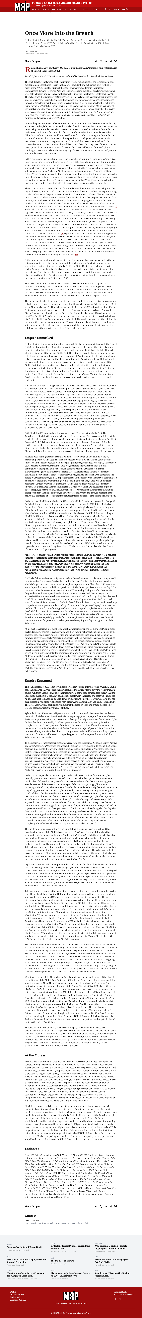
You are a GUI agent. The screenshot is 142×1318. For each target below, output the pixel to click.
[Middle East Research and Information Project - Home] (22, 6)
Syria (53, 1270)
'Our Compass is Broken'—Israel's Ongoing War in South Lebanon (111, 1247)
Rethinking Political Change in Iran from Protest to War (70, 1247)
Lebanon (98, 1243)
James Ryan (11, 1265)
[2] (62, 233)
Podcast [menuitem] (95, 9)
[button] (36, 9)
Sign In (116, 9)
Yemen (9, 1244)
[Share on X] (101, 61)
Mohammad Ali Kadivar (59, 1251)
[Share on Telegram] (110, 61)
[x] (120, 1299)
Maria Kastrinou (22, 1279)
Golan (9, 1270)
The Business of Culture (62, 1260)
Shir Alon (54, 1264)
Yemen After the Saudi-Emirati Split (24, 1247)
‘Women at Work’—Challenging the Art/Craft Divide (111, 1260)
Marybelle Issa (100, 1265)
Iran (53, 1243)
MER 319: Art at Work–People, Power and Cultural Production (26, 1260)
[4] (115, 844)
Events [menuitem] (85, 9)
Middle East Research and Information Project (62, 2)
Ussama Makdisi (31, 51)
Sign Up (125, 9)
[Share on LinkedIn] (105, 61)
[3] (76, 254)
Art (8, 1257)
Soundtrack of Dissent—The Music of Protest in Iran (112, 1274)
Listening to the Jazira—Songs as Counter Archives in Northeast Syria (71, 1274)
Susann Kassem (100, 1251)
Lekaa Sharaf (11, 1279)
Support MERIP (120, 1292)
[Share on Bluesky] (115, 61)
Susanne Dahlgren (13, 1250)
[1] (116, 206)
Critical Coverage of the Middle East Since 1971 (48, 6)
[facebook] (115, 1299)
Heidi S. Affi (55, 1279)
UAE (52, 1258)
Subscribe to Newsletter (124, 1294)
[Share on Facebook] (96, 61)
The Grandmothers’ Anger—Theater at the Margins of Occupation (26, 1274)
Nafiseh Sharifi (100, 1279)
